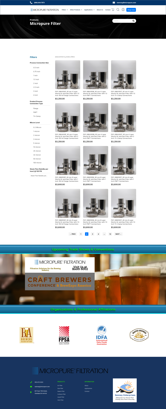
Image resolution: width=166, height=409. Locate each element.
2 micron (36, 135)
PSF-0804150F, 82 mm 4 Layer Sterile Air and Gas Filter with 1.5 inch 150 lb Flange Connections (67, 93)
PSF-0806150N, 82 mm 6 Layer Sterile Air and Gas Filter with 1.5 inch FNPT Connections (95, 222)
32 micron (37, 155)
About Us (100, 10)
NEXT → (118, 234)
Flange (35, 108)
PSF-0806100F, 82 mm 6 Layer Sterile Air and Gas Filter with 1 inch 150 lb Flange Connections (66, 179)
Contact (107, 10)
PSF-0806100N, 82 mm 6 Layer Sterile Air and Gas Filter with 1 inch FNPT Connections (94, 179)
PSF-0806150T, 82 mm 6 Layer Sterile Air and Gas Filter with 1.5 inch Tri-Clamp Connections (123, 222)
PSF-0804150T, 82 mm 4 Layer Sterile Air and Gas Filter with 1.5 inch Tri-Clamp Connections (123, 93)
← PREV (73, 234)
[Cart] (113, 9)
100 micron (37, 163)
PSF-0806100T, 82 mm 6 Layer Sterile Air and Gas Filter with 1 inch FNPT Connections (122, 179)
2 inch (35, 83)
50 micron (37, 159)
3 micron (36, 139)
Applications (88, 10)
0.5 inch (36, 68)
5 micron (36, 143)
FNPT (35, 112)
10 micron (36, 147)
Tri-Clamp (37, 116)
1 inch (35, 75)
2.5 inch (36, 87)
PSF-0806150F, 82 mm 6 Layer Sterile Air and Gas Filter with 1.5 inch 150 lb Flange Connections (67, 222)
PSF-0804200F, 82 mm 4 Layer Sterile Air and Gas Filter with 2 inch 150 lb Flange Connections (66, 136)
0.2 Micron (37, 127)
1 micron (36, 131)
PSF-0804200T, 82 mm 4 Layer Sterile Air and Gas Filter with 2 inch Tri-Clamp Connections (122, 136)
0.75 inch (36, 71)
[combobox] (124, 21)
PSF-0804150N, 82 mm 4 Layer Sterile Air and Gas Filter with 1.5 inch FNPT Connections (95, 93)
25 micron (37, 151)
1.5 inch (36, 79)
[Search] (133, 21)
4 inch (35, 95)
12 (110, 233)
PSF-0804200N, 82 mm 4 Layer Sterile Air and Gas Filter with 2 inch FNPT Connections (94, 136)
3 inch (35, 91)
